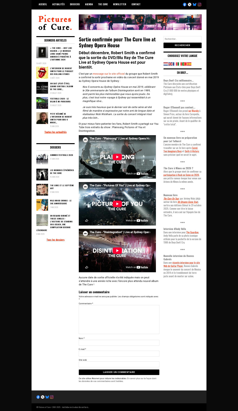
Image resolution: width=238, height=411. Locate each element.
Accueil (43, 4)
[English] (170, 63)
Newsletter (119, 4)
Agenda (89, 4)
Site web (83, 360)
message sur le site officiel (109, 73)
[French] (175, 63)
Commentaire (86, 303)
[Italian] (180, 63)
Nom (82, 338)
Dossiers (75, 4)
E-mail (82, 349)
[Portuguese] (184, 63)
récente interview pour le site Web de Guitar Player (181, 264)
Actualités (58, 4)
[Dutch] (165, 63)
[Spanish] (189, 63)
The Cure (103, 4)
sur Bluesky (193, 111)
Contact (136, 4)
